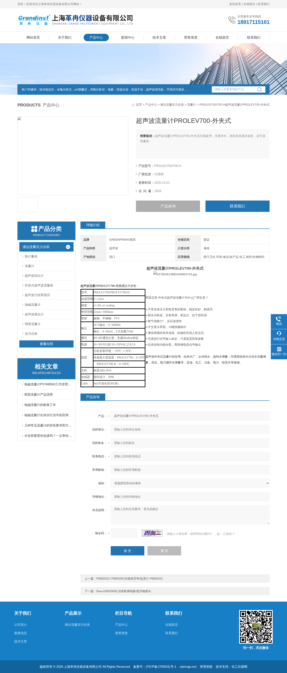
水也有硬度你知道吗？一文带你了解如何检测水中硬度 (48, 435)
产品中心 (96, 37)
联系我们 (264, 4)
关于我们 (64, 37)
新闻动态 (20, 633)
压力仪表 (31, 333)
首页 (139, 104)
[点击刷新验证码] (152, 533)
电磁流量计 (33, 304)
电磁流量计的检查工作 (40, 405)
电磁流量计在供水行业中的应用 (46, 415)
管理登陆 (206, 666)
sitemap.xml (188, 666)
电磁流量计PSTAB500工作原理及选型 (48, 384)
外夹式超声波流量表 (39, 285)
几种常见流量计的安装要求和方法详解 (48, 425)
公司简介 (20, 624)
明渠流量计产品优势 (38, 394)
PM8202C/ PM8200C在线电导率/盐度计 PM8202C (129, 578)
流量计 (191, 104)
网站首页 (33, 37)
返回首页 (235, 4)
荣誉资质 (190, 37)
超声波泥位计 (34, 275)
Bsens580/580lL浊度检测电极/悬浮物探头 (123, 591)
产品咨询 (168, 206)
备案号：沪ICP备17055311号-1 (154, 666)
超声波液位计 (34, 314)
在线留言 (249, 4)
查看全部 (46, 344)
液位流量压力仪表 (172, 104)
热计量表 (31, 256)
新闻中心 (127, 37)
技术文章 (159, 37)
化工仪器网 (239, 666)
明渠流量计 (33, 324)
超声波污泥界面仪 (37, 295)
